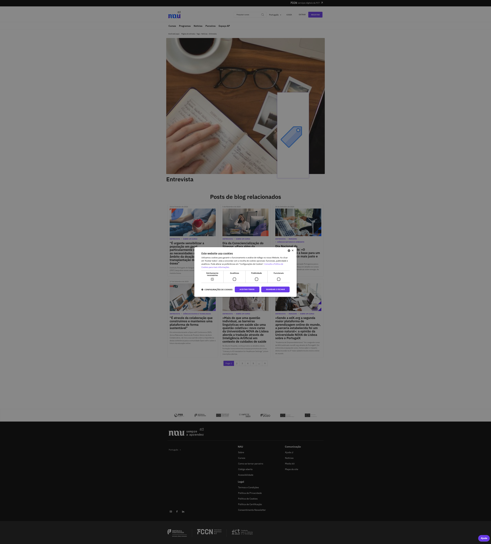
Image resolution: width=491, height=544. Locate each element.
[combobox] (289, 250)
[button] (216, 289)
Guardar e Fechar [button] (275, 289)
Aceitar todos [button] (247, 289)
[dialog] (245, 272)
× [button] (292, 250)
